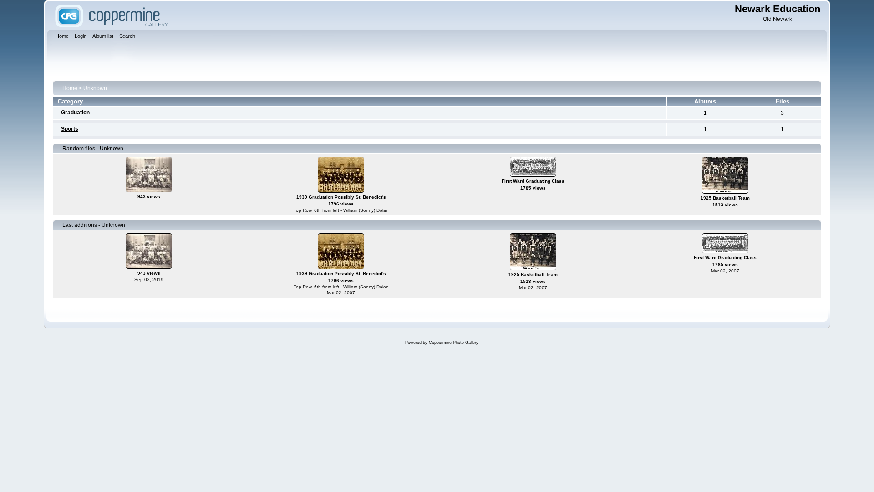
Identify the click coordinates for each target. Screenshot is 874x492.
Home (69, 88)
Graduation (75, 112)
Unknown (95, 88)
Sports (69, 129)
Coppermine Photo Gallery (453, 342)
